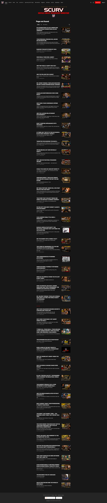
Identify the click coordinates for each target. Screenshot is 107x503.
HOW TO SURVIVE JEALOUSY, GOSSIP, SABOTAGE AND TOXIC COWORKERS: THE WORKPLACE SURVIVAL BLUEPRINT (48, 287)
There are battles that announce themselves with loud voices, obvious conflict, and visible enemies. (48, 407)
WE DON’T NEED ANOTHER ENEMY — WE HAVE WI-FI (47, 163)
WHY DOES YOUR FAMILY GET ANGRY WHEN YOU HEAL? (47, 320)
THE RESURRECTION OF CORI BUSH (46, 474)
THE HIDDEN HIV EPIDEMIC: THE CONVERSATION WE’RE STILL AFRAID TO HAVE (47, 171)
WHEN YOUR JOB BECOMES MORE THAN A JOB (46, 290)
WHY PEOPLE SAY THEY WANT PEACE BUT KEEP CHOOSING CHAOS (48, 369)
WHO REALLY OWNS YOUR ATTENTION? (44, 341)
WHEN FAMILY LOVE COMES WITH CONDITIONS (46, 240)
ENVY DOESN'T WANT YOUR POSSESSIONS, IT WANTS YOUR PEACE (48, 404)
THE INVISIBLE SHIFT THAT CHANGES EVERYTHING (46, 359)
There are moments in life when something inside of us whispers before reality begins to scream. (47, 260)
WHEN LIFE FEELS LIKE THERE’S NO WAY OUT (45, 279)
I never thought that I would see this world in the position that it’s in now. (48, 211)
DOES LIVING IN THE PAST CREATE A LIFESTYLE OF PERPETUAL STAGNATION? (48, 348)
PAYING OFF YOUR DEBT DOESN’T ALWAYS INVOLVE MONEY (48, 208)
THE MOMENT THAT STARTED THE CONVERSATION (46, 201)
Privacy (52, 495)
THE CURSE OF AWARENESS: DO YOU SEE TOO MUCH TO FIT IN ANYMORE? (48, 247)
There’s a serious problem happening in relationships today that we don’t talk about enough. (48, 117)
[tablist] (42, 24)
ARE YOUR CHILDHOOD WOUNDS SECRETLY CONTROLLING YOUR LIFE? (48, 309)
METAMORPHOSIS (40, 300)
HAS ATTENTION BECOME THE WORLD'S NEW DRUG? (47, 483)
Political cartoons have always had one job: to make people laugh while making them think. (48, 232)
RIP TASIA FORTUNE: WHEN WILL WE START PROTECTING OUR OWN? (48, 188)
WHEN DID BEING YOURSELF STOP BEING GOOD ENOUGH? (47, 267)
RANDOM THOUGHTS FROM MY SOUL (47, 49)
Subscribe (98, 2)
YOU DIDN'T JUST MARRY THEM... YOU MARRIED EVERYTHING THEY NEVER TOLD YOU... (48, 415)
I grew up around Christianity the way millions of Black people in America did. (47, 59)
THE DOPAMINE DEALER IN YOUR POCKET (48, 339)
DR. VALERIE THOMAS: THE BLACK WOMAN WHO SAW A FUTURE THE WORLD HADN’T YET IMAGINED (48, 298)
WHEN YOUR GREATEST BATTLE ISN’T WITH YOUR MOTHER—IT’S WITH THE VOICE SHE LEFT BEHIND (48, 429)
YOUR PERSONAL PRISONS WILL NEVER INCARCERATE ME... (47, 40)
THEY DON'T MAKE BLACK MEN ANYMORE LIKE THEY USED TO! (48, 456)
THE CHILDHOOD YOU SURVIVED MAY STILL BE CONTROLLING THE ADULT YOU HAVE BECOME (46, 313)
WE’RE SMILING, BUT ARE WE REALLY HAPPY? (47, 150)
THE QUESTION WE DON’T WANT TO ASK (44, 135)
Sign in (103, 2)
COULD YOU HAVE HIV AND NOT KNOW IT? (48, 169)
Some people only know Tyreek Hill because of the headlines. (48, 333)
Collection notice (61, 495)
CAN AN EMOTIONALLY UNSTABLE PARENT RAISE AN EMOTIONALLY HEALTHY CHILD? (48, 465)
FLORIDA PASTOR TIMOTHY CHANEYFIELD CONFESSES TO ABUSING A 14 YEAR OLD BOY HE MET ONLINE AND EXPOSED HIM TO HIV (48, 221)
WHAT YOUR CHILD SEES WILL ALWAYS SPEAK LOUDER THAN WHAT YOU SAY (48, 468)
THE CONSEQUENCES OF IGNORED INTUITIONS (46, 257)
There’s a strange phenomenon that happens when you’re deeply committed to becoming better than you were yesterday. (48, 107)
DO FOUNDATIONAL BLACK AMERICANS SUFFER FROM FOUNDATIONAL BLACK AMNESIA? (47, 29)
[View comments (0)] (44, 36)
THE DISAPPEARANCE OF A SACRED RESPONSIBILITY (47, 458)
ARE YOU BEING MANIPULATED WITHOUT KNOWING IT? (48, 394)
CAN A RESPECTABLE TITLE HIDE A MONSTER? (46, 218)
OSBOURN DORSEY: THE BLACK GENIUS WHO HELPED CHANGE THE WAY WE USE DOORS (47, 179)
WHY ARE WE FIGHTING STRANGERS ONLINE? (46, 160)
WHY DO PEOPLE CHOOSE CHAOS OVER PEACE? (47, 366)
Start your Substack (50, 497)
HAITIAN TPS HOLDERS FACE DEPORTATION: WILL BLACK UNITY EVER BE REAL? (48, 446)
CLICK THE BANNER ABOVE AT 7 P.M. (44, 182)
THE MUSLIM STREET (41, 476)
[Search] (91, 2)
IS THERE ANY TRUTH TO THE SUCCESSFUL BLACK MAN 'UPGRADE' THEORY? (48, 133)
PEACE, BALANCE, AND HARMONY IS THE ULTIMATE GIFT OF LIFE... (48, 436)
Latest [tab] (38, 24)
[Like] (37, 36)
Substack (48, 500)
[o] (66, 30)
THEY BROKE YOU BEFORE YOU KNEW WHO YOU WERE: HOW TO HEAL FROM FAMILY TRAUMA (47, 323)
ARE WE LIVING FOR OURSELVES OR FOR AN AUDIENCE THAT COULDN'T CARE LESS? (48, 153)
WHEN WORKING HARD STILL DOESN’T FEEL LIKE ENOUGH (48, 126)
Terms (56, 495)
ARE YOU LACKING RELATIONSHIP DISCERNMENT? (46, 114)
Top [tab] (41, 24)
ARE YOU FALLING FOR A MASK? (45, 74)
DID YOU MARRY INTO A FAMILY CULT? (47, 238)
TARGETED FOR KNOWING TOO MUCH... (47, 141)
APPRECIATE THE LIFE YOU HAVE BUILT (44, 50)
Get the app (59, 497)
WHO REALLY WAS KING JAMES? (45, 57)
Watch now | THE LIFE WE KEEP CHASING (44, 387)
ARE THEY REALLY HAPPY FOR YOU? (46, 65)
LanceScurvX (43, 34)
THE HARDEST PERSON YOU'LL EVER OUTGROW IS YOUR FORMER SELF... (46, 385)
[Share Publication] (93, 2)
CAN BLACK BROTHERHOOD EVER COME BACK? (47, 93)
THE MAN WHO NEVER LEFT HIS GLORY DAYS (45, 350)
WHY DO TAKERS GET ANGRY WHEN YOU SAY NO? (48, 357)
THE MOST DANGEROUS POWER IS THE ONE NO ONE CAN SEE (48, 397)
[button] (6, 2)
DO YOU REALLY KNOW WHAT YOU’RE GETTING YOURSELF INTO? (48, 76)
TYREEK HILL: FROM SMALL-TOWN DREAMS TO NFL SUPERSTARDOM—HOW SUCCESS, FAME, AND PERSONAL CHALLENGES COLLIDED (48, 331)
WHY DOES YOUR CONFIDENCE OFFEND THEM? (47, 104)
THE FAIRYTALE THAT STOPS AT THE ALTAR (45, 418)
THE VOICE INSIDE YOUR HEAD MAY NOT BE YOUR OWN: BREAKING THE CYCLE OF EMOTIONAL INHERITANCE (48, 425)
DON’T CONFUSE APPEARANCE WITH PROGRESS (46, 124)
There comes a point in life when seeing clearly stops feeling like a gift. (48, 250)
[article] (53, 32)
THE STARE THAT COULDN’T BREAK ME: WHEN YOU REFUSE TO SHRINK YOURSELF (48, 199)
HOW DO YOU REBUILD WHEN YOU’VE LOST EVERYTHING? (48, 277)
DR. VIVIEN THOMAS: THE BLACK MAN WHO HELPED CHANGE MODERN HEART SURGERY (48, 83)
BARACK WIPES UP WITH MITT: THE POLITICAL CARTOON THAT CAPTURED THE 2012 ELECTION (48, 229)
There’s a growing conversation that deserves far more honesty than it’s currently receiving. (47, 33)
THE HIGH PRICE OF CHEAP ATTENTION (44, 485)
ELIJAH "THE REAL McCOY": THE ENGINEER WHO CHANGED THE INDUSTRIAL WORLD (48, 376)
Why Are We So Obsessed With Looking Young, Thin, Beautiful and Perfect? (47, 270)
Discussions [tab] (45, 24)
